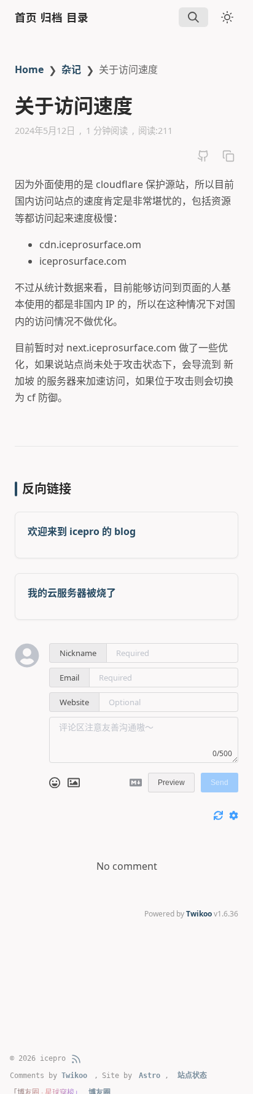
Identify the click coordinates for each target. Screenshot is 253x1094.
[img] (193, 17)
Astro (149, 1075)
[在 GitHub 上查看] (203, 156)
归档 (52, 17)
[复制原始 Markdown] (228, 156)
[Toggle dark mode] (227, 17)
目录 (77, 17)
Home (29, 69)
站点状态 (192, 1075)
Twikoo (199, 913)
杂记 (71, 69)
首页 (26, 17)
